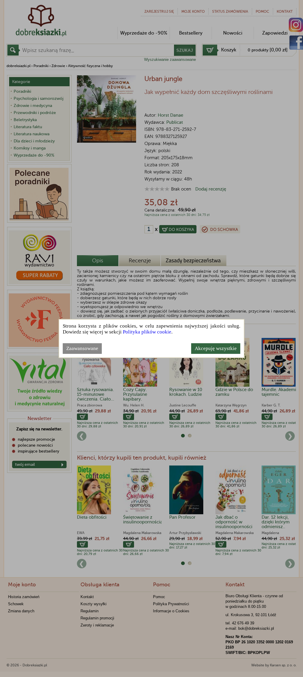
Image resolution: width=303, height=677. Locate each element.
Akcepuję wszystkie (216, 348)
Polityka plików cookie (147, 332)
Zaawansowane (82, 348)
